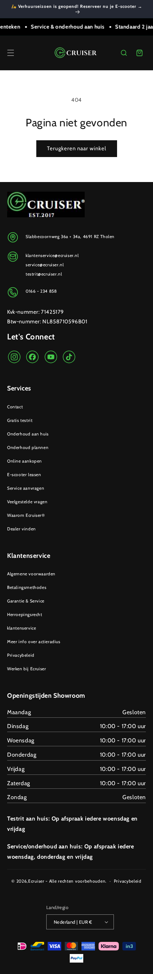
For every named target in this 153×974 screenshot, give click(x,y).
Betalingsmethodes (26, 587)
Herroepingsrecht (24, 614)
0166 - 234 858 (41, 291)
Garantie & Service (25, 601)
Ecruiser (36, 881)
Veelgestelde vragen (27, 501)
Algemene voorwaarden (31, 573)
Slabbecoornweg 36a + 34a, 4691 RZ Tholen (70, 236)
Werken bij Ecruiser (26, 668)
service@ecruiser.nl (45, 264)
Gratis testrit (19, 420)
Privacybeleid (21, 655)
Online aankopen (24, 461)
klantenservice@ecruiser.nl (52, 255)
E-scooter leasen (24, 474)
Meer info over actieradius (33, 641)
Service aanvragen (25, 488)
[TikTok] (69, 357)
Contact (15, 406)
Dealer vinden (21, 528)
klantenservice (21, 628)
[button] (11, 53)
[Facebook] (32, 357)
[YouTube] (51, 357)
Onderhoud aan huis (28, 433)
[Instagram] (14, 357)
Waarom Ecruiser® (26, 515)
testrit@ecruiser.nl (44, 274)
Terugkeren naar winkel (76, 148)
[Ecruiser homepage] (76, 52)
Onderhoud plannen (27, 447)
